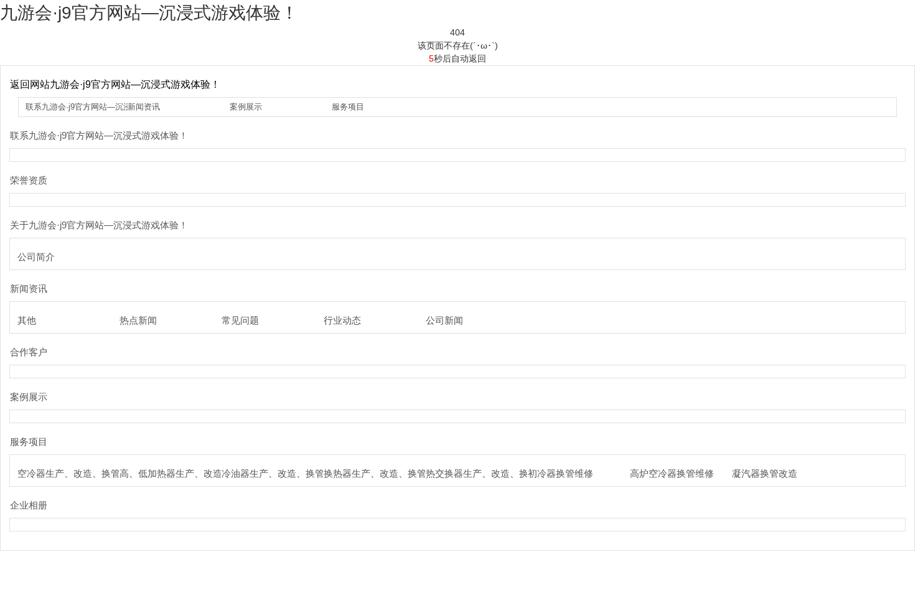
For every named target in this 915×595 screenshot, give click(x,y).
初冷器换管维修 (560, 473)
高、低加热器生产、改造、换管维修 (194, 473)
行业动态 (342, 320)
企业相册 (28, 505)
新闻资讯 (144, 106)
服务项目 (348, 106)
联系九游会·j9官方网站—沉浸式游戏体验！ (103, 106)
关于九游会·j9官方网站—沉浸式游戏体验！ (99, 225)
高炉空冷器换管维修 (672, 473)
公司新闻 (444, 320)
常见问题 (240, 320)
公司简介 (36, 256)
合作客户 (28, 352)
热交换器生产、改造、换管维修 (491, 473)
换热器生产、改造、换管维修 (384, 473)
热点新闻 (138, 320)
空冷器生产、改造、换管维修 (78, 473)
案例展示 (246, 106)
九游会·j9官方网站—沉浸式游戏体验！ (149, 12)
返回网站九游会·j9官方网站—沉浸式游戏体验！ (115, 84)
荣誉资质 (28, 180)
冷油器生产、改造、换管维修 (282, 473)
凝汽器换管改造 (764, 473)
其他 (26, 320)
